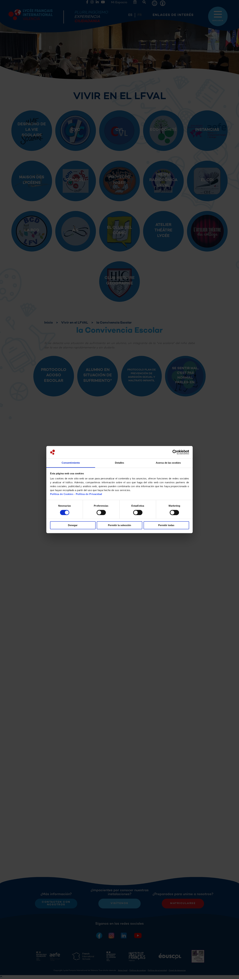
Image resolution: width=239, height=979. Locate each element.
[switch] (101, 512)
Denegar (73, 525)
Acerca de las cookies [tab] (168, 463)
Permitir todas (166, 525)
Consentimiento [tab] (71, 463)
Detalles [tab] (119, 463)
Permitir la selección (119, 525)
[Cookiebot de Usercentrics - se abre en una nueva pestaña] (175, 452)
